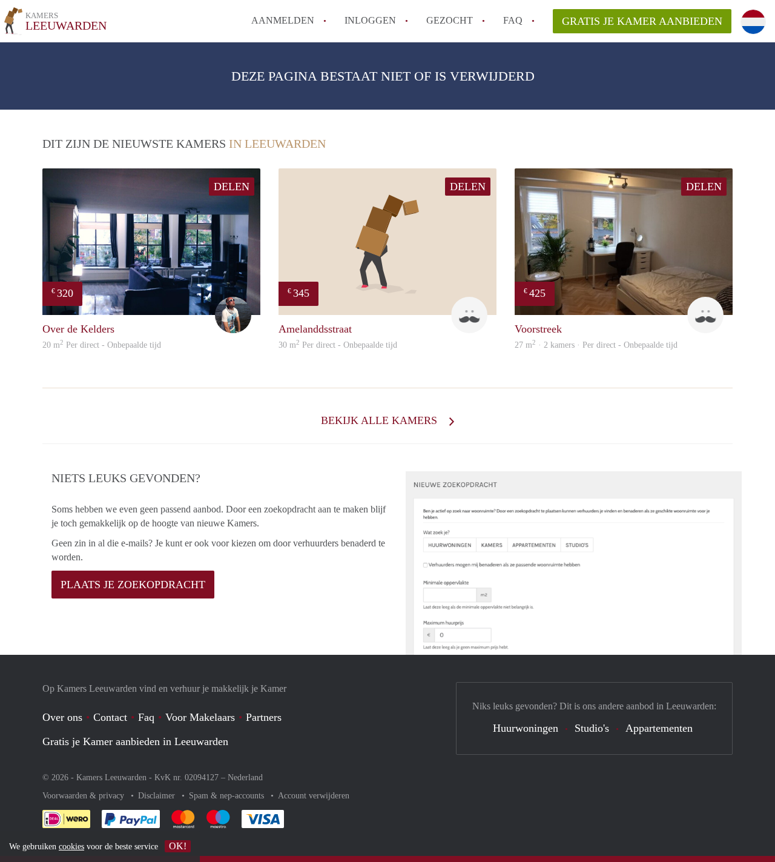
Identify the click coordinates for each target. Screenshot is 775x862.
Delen (231, 187)
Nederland (245, 777)
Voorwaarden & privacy (84, 795)
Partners (264, 717)
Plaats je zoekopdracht (133, 585)
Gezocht (449, 20)
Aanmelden (282, 20)
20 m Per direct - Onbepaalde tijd (101, 345)
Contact (110, 717)
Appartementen (659, 728)
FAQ (513, 20)
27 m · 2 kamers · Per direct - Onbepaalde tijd (596, 345)
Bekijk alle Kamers (380, 420)
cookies (71, 846)
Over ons (62, 717)
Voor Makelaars (200, 717)
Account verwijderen (313, 795)
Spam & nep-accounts (227, 795)
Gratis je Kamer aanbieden (642, 21)
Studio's (592, 728)
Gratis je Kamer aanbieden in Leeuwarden (135, 741)
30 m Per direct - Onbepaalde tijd (338, 345)
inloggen (370, 20)
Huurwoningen (525, 728)
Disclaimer (157, 795)
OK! (177, 846)
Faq (146, 717)
